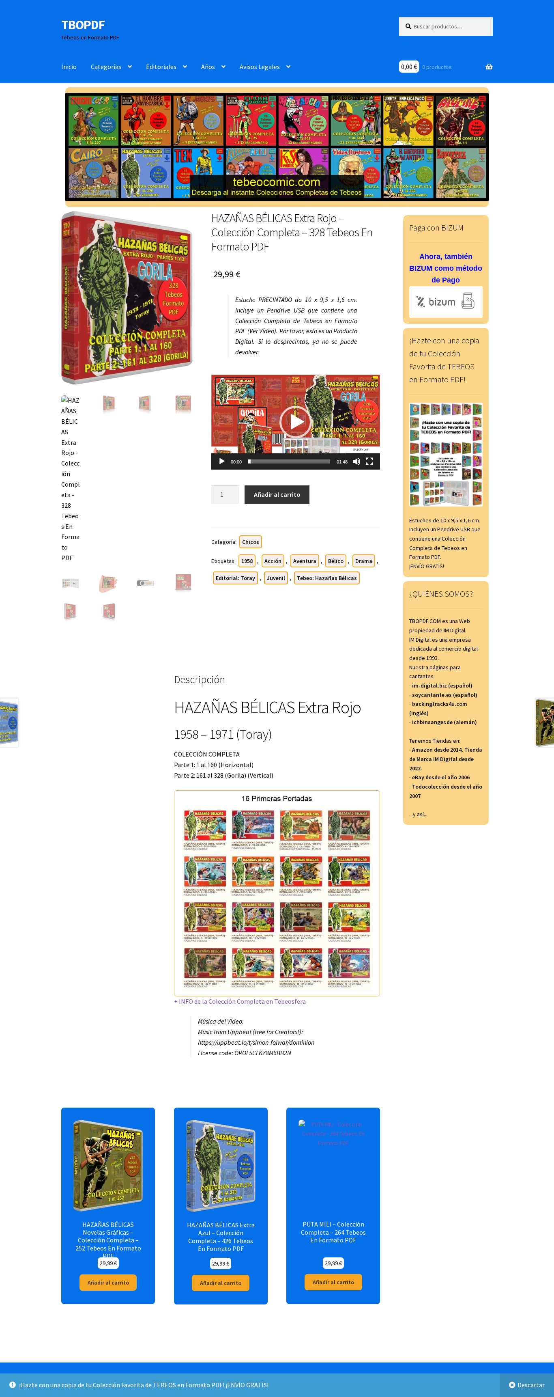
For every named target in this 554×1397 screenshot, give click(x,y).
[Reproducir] (222, 461)
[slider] (289, 461)
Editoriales (161, 67)
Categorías (106, 67)
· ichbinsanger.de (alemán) (443, 722)
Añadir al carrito (277, 494)
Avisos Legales (260, 67)
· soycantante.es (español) (443, 694)
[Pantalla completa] (369, 461)
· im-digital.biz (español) (440, 685)
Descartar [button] (531, 1385)
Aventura (304, 561)
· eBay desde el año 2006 (439, 777)
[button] (295, 422)
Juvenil (276, 578)
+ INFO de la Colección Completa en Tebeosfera (240, 1001)
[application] (295, 422)
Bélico (336, 561)
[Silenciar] (356, 461)
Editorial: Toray (235, 578)
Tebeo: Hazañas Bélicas (327, 578)
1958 (247, 561)
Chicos (250, 541)
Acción (272, 561)
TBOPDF (83, 25)
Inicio (69, 67)
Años (208, 67)
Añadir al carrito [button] (108, 1282)
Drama (363, 561)
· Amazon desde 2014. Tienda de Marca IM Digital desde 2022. (445, 759)
